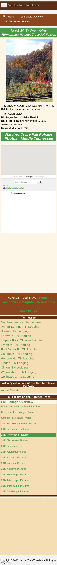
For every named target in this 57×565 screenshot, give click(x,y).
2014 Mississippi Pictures (15, 480)
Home (43, 297)
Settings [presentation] (41, 177)
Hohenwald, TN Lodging (17, 358)
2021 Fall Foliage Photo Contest (18, 423)
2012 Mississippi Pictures (15, 485)
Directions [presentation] (19, 177)
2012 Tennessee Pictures (15, 440)
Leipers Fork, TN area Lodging (22, 340)
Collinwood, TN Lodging (17, 376)
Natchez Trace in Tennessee (21, 322)
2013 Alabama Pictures (13, 457)
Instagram (26, 302)
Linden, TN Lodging (14, 363)
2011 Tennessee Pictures (14, 446)
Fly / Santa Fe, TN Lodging (19, 349)
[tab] (18, 176)
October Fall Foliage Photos (16, 417)
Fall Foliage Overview (17, 401)
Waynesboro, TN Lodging (18, 372)
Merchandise (46, 302)
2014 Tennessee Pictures (15, 429)
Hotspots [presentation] (29, 177)
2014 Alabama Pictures (13, 451)
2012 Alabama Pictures (13, 463)
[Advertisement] (28, 263)
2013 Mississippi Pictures (15, 474)
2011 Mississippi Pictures (15, 491)
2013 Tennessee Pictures (15, 434)
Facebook (8, 302)
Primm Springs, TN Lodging (20, 326)
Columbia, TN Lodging (16, 354)
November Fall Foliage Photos (17, 412)
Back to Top (28, 310)
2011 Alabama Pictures (13, 468)
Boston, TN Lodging (15, 331)
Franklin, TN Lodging (15, 344)
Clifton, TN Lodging (14, 367)
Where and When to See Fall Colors (20, 406)
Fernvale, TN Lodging (16, 335)
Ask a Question (11, 390)
